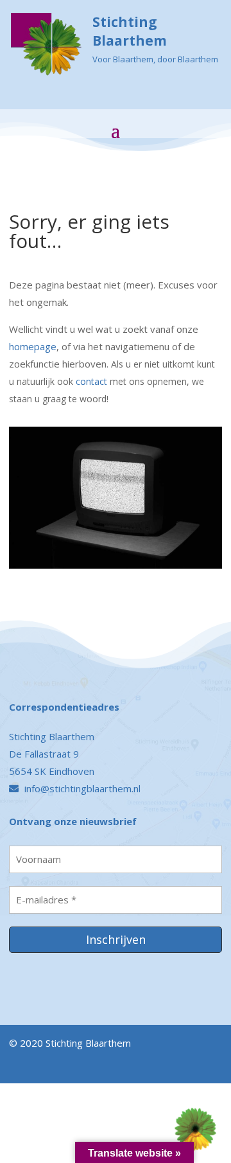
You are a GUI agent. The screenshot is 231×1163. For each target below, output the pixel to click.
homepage (32, 346)
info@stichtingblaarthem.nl (81, 788)
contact (91, 381)
